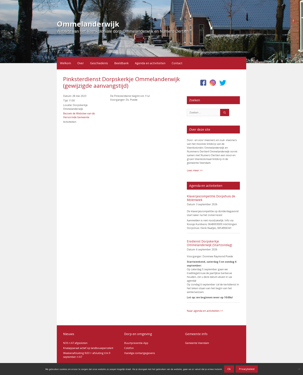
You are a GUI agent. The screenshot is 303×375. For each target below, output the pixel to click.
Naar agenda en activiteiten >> (205, 311)
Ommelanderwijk (88, 24)
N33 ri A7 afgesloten (75, 343)
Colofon (129, 348)
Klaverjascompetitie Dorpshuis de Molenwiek (211, 198)
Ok (229, 369)
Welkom (65, 63)
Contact (177, 63)
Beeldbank (121, 63)
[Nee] (299, 369)
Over (80, 63)
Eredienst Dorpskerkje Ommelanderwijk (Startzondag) (209, 243)
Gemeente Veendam (197, 343)
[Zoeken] (224, 112)
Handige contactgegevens (139, 353)
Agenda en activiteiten (150, 63)
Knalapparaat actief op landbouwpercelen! (88, 348)
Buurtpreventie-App (136, 343)
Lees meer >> (195, 170)
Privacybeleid (246, 369)
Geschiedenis (99, 63)
